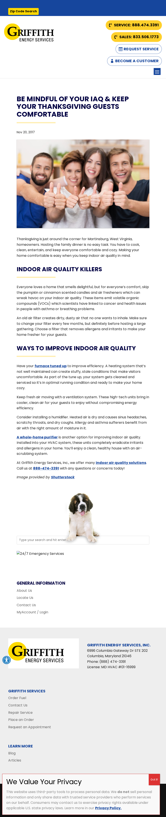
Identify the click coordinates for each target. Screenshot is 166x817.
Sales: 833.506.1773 (139, 37)
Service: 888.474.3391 (136, 25)
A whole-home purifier (37, 437)
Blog (12, 753)
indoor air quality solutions (121, 462)
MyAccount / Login (32, 612)
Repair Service (20, 712)
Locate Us (25, 597)
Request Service (141, 49)
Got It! (154, 779)
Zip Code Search (23, 11)
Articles (14, 760)
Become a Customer (137, 60)
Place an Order (21, 719)
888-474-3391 (46, 468)
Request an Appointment (29, 727)
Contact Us (26, 605)
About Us (24, 590)
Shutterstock (63, 477)
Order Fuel (17, 697)
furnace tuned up (51, 365)
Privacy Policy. (108, 808)
